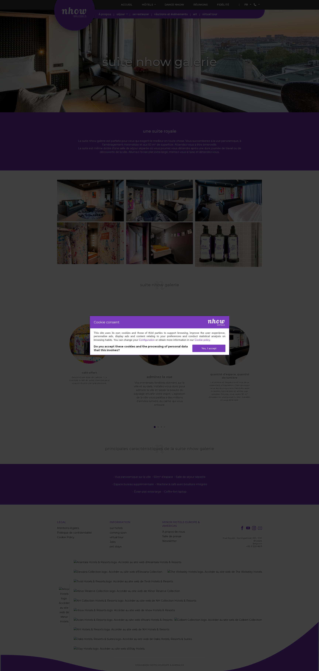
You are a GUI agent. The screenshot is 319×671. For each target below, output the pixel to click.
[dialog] (159, 335)
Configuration (147, 339)
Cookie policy (202, 339)
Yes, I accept (208, 348)
